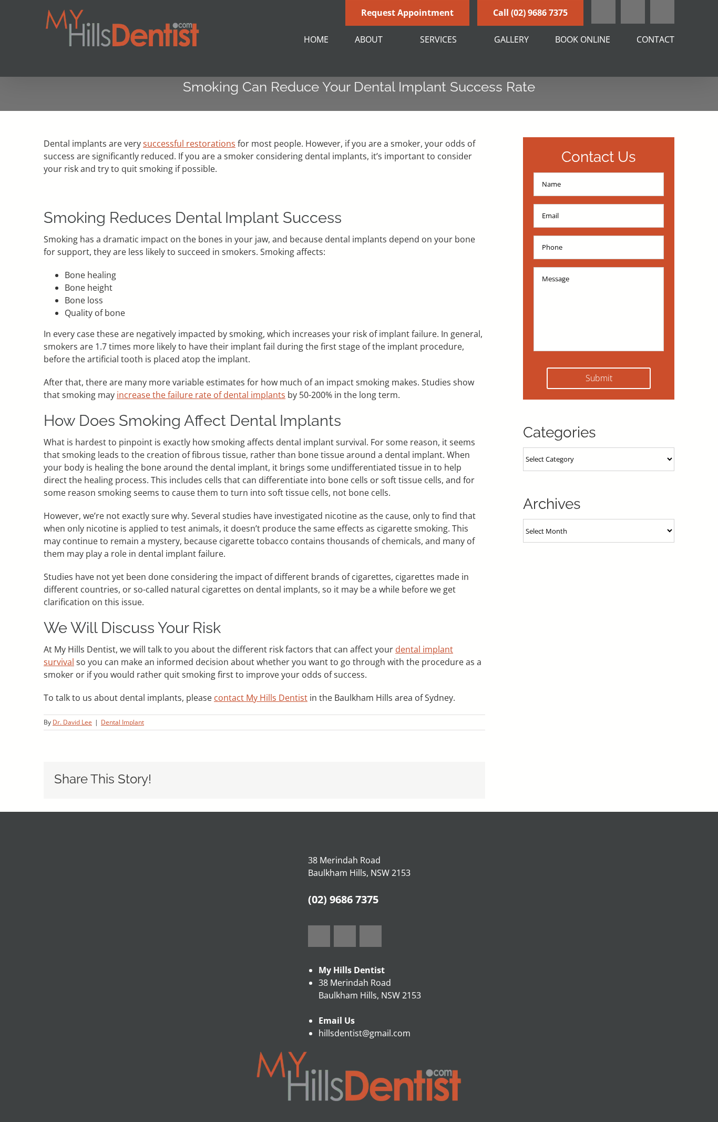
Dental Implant (122, 722)
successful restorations (189, 143)
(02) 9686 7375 (343, 899)
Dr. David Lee (72, 722)
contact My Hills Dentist (260, 697)
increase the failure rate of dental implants (201, 395)
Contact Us (598, 157)
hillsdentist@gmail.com (365, 1033)
